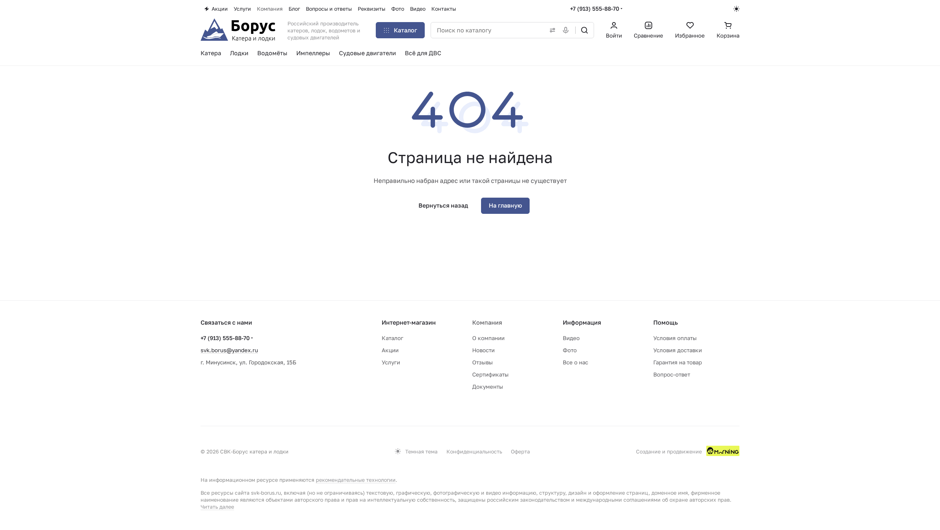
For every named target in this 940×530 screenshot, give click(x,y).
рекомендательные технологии (356, 480)
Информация (582, 322)
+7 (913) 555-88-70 (594, 8)
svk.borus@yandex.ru (229, 350)
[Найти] (584, 30)
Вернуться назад (443, 205)
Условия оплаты (675, 338)
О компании (488, 338)
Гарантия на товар (677, 362)
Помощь (665, 322)
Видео (571, 338)
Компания (487, 322)
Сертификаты (490, 374)
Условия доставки (677, 350)
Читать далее (217, 507)
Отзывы (482, 362)
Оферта (520, 451)
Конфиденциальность (474, 451)
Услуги (391, 362)
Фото (570, 350)
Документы (487, 386)
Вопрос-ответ (671, 374)
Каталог (392, 338)
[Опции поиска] (551, 30)
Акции (390, 350)
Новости (483, 350)
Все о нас (575, 362)
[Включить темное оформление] (736, 9)
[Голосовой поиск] (567, 30)
